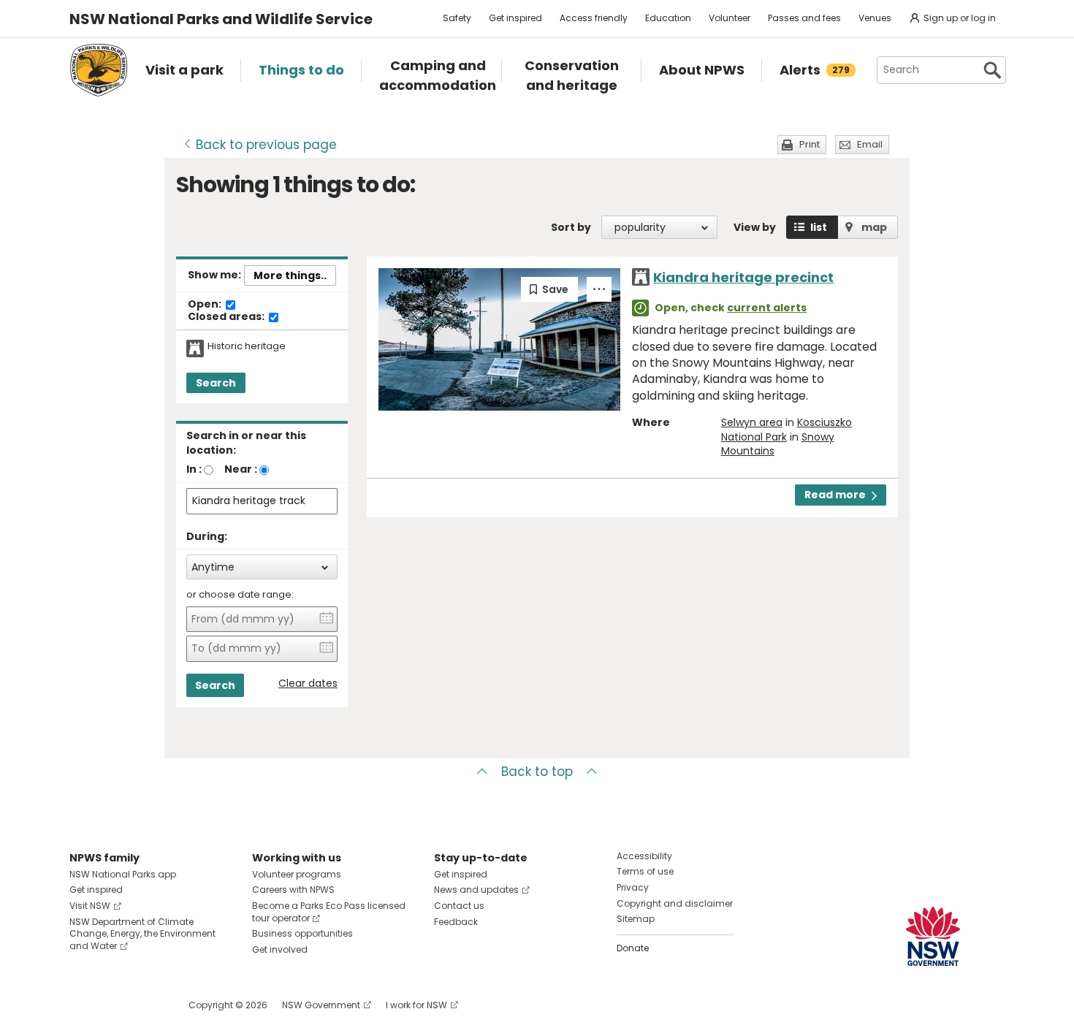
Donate (633, 948)
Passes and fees (804, 18)
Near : (240, 469)
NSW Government (321, 1005)
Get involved (280, 949)
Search (216, 383)
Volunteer (729, 18)
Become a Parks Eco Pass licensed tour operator (328, 911)
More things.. (290, 275)
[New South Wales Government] (933, 936)
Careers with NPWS (293, 889)
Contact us (459, 905)
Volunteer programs (296, 874)
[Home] (98, 70)
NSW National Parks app (122, 874)
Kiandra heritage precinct (743, 277)
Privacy (633, 887)
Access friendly (594, 18)
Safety (457, 18)
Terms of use (645, 871)
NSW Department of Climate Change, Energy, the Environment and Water (142, 934)
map (874, 227)
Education (668, 18)
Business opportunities (302, 933)
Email (870, 144)
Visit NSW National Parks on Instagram (114, 1005)
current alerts (767, 307)
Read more (835, 494)
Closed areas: (227, 317)
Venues (874, 18)
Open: (206, 304)
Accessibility (644, 856)
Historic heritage (246, 346)
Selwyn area (751, 422)
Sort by (571, 227)
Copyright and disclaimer (675, 903)
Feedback (456, 921)
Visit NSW (89, 905)
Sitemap (636, 919)
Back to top (537, 771)
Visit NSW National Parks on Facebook (82, 1005)
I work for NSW (416, 1005)
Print (809, 144)
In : (194, 469)
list (818, 227)
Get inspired (515, 18)
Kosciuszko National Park (786, 429)
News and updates (476, 889)
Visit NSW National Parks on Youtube (145, 1005)
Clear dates (308, 683)
